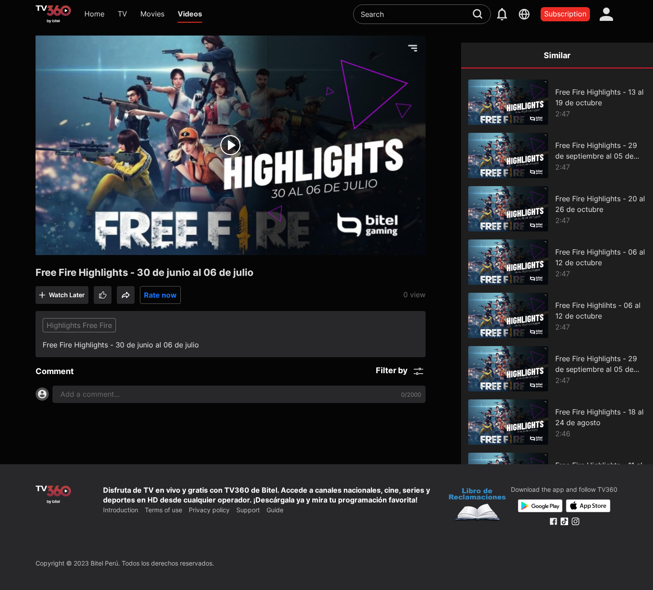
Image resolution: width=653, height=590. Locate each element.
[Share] (126, 295)
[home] (53, 14)
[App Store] (588, 505)
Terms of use (163, 510)
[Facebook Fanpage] (553, 521)
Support (248, 510)
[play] (230, 145)
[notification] (502, 14)
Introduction (120, 510)
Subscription (565, 13)
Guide (275, 510)
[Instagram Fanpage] (575, 521)
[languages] (524, 14)
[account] (606, 14)
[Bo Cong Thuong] (477, 505)
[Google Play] (540, 505)
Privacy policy (209, 510)
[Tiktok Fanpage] (564, 521)
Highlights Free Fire (79, 325)
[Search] (477, 13)
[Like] (102, 295)
